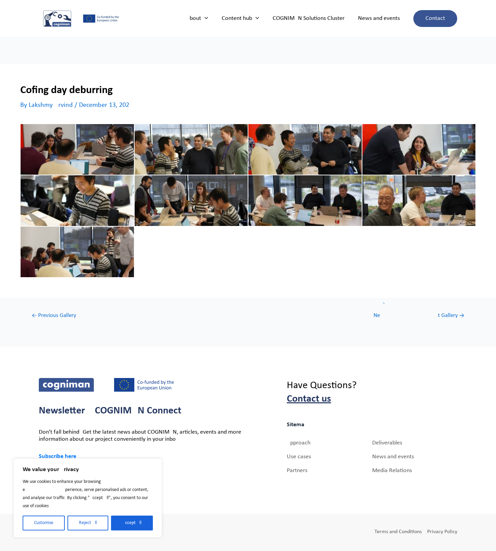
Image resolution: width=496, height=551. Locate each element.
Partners (297, 470)
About (193, 18)
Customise (43, 522)
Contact (435, 18)
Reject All (88, 522)
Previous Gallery (54, 315)
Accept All (131, 522)
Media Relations (392, 470)
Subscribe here (57, 456)
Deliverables (387, 443)
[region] (87, 498)
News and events (379, 18)
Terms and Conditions (398, 531)
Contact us (309, 399)
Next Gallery (419, 315)
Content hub (237, 18)
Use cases (299, 457)
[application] (204, 18)
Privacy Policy (442, 531)
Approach (298, 443)
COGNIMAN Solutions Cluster (309, 18)
